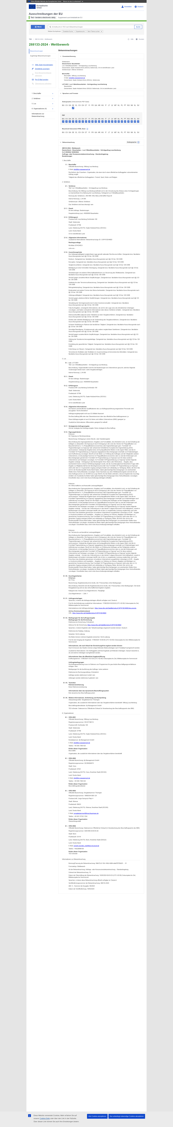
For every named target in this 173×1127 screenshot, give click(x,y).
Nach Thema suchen (94, 31)
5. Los (34, 103)
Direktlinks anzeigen (42, 69)
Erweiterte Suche (68, 31)
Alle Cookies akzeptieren (97, 1116)
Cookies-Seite (45, 1118)
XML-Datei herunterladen (44, 65)
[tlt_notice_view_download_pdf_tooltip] (63, 121)
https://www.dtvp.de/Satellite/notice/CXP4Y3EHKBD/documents (115, 608)
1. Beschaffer (36, 93)
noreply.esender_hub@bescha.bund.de (86, 846)
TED (30, 39)
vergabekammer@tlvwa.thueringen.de (86, 813)
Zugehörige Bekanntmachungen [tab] (40, 56)
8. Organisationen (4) (39, 108)
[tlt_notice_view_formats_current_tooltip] (138, 142)
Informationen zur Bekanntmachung (38, 115)
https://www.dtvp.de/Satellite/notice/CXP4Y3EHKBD (89, 613)
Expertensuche (80, 31)
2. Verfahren (36, 98)
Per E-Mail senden (41, 79)
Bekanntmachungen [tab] (36, 51)
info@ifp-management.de (77, 78)
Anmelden (128, 6)
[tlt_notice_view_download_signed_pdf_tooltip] (73, 108)
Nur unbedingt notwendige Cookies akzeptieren (127, 1116)
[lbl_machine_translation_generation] (87, 129)
